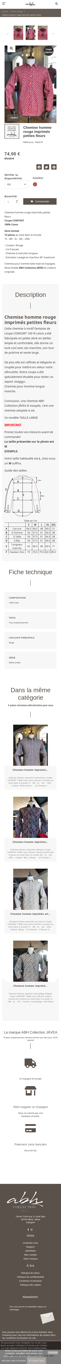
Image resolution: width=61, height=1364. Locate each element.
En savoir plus (36, 1360)
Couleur (38, 178)
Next (53, 33)
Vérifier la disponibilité (13, 176)
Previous (7, 33)
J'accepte (52, 1352)
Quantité (10, 196)
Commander (42, 201)
